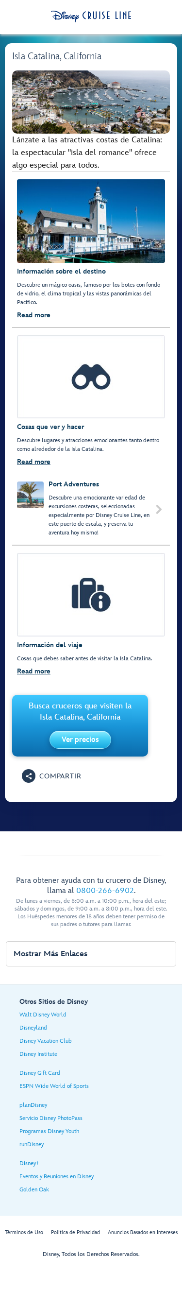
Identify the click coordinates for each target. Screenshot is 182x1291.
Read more (33, 315)
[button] (80, 740)
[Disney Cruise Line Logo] (91, 16)
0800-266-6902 (105, 890)
